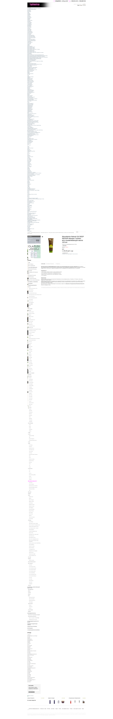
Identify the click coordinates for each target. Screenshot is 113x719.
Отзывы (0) (58, 263)
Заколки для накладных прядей (32, 198)
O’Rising (28, 118)
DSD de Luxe (29, 171)
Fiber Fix (30, 354)
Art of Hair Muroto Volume (31, 37)
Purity (28, 167)
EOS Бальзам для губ (31, 201)
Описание (64, 245)
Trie (28, 144)
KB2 (28, 112)
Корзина (29, 236)
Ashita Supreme (29, 42)
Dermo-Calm (29, 17)
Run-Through (29, 85)
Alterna (28, 45)
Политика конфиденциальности (34, 708)
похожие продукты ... (50, 263)
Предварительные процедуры (32, 128)
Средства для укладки (31, 123)
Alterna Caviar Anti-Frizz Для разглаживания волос (35, 54)
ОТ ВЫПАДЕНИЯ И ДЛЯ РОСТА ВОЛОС (34, 8)
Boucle (28, 94)
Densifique (30, 390)
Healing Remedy (30, 108)
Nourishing (29, 161)
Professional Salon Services (31, 113)
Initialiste (28, 18)
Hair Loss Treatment (30, 173)
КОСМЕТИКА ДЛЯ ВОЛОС (31, 9)
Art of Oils (29, 38)
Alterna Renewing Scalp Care (33, 297)
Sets (28, 101)
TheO (28, 147)
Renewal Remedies (30, 86)
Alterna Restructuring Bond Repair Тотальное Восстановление (37, 57)
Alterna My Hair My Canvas (31, 63)
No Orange (30, 357)
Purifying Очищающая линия (32, 131)
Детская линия (29, 124)
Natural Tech (29, 89)
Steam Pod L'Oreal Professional (32, 215)
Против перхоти (30, 119)
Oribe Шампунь (30, 84)
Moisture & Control (30, 80)
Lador (29, 441)
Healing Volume (29, 107)
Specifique (29, 16)
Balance (28, 168)
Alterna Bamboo (29, 46)
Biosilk (29, 305)
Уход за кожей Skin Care (31, 129)
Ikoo (28, 212)
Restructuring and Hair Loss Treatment (33, 174)
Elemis (28, 206)
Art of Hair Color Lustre (31, 39)
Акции (28, 230)
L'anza (28, 102)
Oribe (29, 495)
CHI (28, 75)
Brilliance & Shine (30, 78)
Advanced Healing (30, 104)
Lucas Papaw (29, 205)
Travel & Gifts (29, 83)
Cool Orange (29, 140)
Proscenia (30, 462)
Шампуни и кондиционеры (31, 68)
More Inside (29, 93)
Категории (29, 7)
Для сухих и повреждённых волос (33, 122)
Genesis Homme (30, 32)
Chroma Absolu (31, 382)
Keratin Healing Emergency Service (33, 116)
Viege (28, 146)
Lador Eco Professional (32, 663)
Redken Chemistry (30, 73)
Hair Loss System (30, 156)
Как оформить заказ (30, 228)
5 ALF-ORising (29, 126)
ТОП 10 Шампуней (31, 265)
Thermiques (29, 23)
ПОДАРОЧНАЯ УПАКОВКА (31, 220)
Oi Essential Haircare (30, 90)
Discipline (28, 21)
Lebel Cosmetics (30, 665)
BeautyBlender (30, 589)
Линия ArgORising (30, 127)
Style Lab (28, 155)
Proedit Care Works (30, 138)
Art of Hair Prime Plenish (31, 36)
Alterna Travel (29, 66)
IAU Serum (29, 137)
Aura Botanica (29, 24)
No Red (28, 169)
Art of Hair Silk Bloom (30, 35)
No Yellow (28, 158)
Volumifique (30, 421)
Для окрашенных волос (32, 537)
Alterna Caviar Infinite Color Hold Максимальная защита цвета (37, 55)
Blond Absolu (29, 25)
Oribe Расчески (30, 216)
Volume (28, 165)
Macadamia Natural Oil (31, 97)
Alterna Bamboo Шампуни (31, 51)
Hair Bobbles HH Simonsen (33, 272)
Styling (28, 184)
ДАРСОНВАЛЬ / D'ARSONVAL (32, 218)
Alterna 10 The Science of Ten (32, 69)
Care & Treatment (31, 484)
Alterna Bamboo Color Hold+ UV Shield (33, 49)
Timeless (30, 479)
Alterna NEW (29, 136)
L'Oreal (29, 662)
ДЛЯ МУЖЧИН (29, 221)
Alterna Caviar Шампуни (31, 60)
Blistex (28, 204)
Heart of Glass (29, 96)
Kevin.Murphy (30, 423)
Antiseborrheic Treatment (31, 172)
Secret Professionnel (30, 180)
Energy (30, 352)
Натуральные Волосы (31, 189)
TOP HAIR (30, 680)
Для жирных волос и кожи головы (32, 120)
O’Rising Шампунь (30, 135)
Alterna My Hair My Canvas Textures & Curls (34, 64)
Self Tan (28, 208)
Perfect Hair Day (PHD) (31, 151)
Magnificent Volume (30, 76)
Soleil (28, 12)
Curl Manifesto (29, 31)
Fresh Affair (30, 396)
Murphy (28, 181)
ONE (28, 148)
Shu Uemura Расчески (31, 217)
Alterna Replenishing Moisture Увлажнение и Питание (36, 56)
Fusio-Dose (30, 399)
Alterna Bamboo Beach (31, 50)
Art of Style (29, 34)
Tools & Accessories (30, 81)
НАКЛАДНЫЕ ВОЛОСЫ (31, 188)
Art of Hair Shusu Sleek (32, 571)
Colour (28, 185)
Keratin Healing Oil (30, 103)
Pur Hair (28, 74)
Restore (30, 476)
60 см (28, 192)
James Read (29, 207)
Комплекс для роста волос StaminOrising (34, 125)
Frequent (28, 162)
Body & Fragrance (30, 82)
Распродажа (29, 53)
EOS (28, 199)
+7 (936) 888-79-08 (82, 1)
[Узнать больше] (30, 695)
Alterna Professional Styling (31, 59)
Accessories (30, 482)
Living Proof (29, 150)
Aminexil (28, 19)
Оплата (28, 227)
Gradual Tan (29, 209)
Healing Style (29, 110)
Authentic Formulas (31, 313)
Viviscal (29, 585)
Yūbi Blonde (29, 41)
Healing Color (29, 114)
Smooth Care (29, 164)
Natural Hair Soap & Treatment (32, 139)
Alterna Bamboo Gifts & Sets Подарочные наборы (35, 52)
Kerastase (29, 10)
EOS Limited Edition (30, 200)
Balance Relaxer (30, 95)
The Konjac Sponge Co (31, 679)
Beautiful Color (31, 496)
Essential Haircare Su (30, 92)
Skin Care (29, 178)
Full (28, 152)
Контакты (28, 225)
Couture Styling (29, 20)
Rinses (28, 183)
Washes (28, 182)
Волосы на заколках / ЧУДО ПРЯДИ (33, 190)
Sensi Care (29, 166)
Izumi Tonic (29, 43)
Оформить (38, 242)
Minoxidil (28, 149)
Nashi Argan (30, 671)
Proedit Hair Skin (30, 141)
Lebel (29, 443)
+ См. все (42, 698)
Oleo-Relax (29, 26)
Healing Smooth (29, 109)
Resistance (29, 11)
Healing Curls (29, 111)
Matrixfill (28, 177)
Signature (28, 77)
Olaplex (28, 44)
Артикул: (63, 247)
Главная (28, 232)
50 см (28, 191)
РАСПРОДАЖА (29, 219)
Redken (28, 72)
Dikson (29, 647)
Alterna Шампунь (30, 71)
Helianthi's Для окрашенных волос (33, 134)
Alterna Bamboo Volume (31, 48)
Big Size (28, 62)
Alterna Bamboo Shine (30, 47)
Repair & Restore (30, 79)
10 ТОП (28, 223)
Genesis (28, 28)
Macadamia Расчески (30, 213)
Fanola (28, 157)
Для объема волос (30, 130)
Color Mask (29, 170)
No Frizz (28, 153)
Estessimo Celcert (31, 448)
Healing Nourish (29, 106)
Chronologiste (29, 22)
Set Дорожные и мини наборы (32, 67)
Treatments (30, 429)
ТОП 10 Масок (29, 224)
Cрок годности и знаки (77, 708)
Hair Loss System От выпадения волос (33, 132)
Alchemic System (30, 91)
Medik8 (28, 210)
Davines (28, 88)
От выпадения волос (32, 549)
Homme (28, 15)
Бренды (29, 632)
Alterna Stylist (29, 65)
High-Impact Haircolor (30, 115)
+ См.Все (84, 698)
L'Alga (28, 186)
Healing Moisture (30, 105)
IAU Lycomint (29, 142)
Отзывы (28, 229)
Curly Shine (29, 163)
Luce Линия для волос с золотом (32, 133)
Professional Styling (30, 99)
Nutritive (28, 13)
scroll (28, 709)
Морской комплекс (31, 547)
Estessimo (29, 143)
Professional (29, 29)
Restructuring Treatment (31, 175)
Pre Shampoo (31, 365)
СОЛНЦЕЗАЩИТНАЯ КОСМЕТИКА (33, 222)
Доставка (28, 226)
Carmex (28, 203)
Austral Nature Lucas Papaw (32, 635)
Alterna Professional (30, 70)
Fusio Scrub (29, 27)
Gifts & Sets (29, 30)
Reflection (29, 14)
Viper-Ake (29, 179)
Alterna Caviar (31, 291)
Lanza (29, 664)
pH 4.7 (30, 457)
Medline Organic (30, 176)
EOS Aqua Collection (30, 202)
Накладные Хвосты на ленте (32, 194)
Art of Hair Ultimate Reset (31, 40)
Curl (28, 154)
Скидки (56, 708)
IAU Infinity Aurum (31, 449)
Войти (84, 4)
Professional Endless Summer (32, 100)
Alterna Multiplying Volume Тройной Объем (34, 58)
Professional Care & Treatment (32, 98)
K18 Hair (28, 187)
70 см (28, 193)
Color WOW (29, 117)
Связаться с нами (43, 708)
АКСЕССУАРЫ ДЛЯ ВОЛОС (32, 211)
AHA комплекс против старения (32, 121)
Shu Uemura (29, 33)
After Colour (29, 160)
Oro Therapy (29, 159)
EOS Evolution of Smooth (32, 650)
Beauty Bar (29, 214)
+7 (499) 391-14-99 (74, 1)
